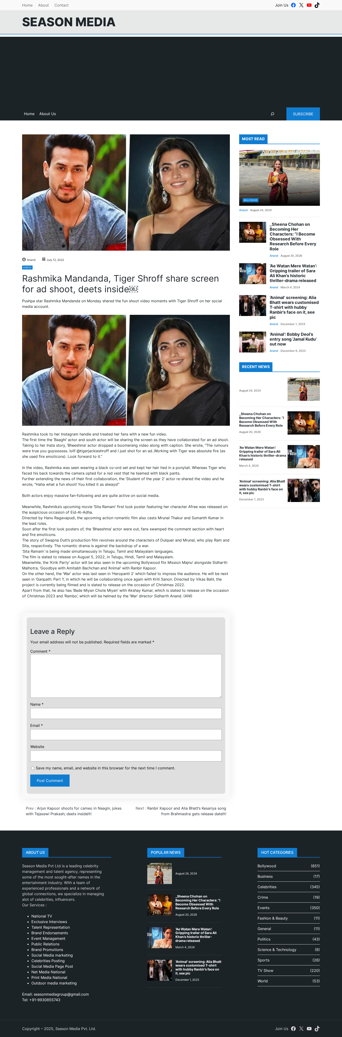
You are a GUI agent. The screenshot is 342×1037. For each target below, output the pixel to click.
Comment (40, 651)
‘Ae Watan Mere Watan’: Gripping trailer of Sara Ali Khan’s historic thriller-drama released (293, 273)
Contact (61, 5)
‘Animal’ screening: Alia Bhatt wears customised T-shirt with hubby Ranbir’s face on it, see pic (294, 307)
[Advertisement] (171, 69)
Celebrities (267, 886)
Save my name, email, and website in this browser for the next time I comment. (105, 768)
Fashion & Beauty (273, 918)
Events (27, 267)
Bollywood (250, 200)
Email (36, 725)
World (263, 981)
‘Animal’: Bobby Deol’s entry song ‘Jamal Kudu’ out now (293, 339)
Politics (264, 939)
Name (37, 704)
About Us (47, 113)
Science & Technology (277, 949)
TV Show (265, 970)
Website (37, 746)
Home (27, 5)
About (43, 5)
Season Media (69, 22)
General (264, 928)
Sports (263, 960)
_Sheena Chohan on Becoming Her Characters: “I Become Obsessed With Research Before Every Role (293, 236)
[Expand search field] (272, 114)
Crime (263, 897)
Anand (31, 260)
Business (265, 876)
